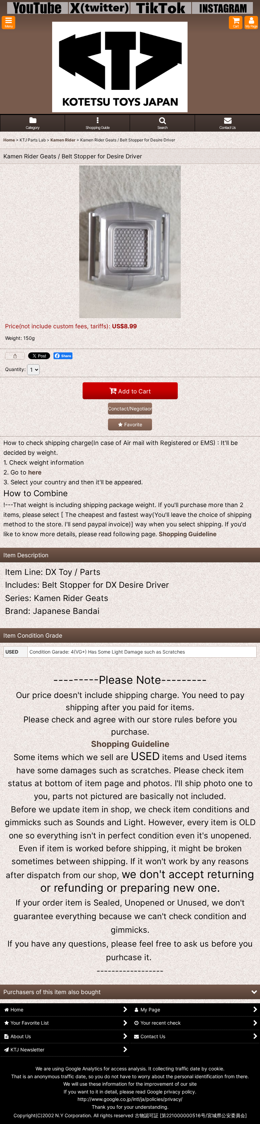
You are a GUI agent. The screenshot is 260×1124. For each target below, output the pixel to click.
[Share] (15, 356)
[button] (8, 22)
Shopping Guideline (188, 534)
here (35, 472)
